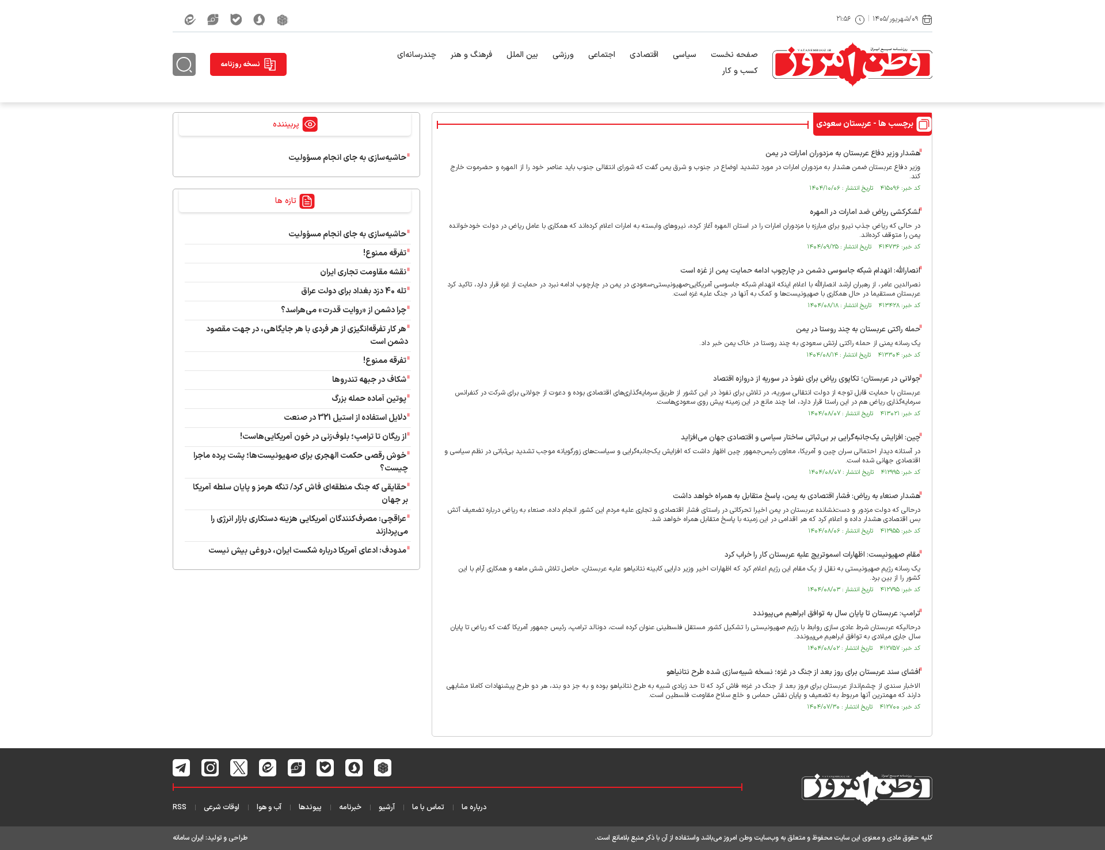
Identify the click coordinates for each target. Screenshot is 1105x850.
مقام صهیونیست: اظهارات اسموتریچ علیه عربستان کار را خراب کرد (822, 555)
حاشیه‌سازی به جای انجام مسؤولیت (347, 158)
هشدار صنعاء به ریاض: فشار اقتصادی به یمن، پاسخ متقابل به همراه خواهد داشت (796, 496)
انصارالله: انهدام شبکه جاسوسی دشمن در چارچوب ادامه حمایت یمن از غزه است (800, 271)
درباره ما (474, 807)
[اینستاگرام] (210, 767)
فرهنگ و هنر (471, 55)
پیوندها (310, 807)
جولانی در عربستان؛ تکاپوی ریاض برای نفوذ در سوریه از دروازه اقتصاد (816, 379)
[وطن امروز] (852, 64)
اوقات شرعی (221, 807)
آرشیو (387, 807)
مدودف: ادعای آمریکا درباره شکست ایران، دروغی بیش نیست (307, 551)
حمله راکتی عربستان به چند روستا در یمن (858, 329)
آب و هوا (269, 807)
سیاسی (684, 55)
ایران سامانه (188, 838)
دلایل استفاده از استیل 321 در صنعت (345, 418)
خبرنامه (350, 807)
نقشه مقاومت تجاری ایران (363, 272)
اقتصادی (644, 55)
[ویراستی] (213, 19)
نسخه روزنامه (240, 64)
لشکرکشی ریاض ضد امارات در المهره (865, 212)
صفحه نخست (734, 55)
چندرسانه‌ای (416, 55)
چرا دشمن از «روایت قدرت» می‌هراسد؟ (343, 310)
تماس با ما (428, 807)
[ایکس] (239, 768)
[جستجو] (184, 64)
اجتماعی (601, 55)
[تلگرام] (181, 768)
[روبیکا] (282, 19)
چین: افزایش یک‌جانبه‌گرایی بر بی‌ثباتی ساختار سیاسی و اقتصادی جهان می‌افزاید (800, 437)
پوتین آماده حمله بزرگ (369, 399)
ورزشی (563, 55)
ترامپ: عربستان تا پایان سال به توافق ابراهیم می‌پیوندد (836, 613)
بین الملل (522, 55)
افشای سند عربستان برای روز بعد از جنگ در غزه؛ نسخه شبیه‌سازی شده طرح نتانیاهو (793, 672)
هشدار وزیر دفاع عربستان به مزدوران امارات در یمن (842, 153)
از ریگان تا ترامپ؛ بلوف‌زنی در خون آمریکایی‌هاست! (323, 437)
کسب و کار (740, 71)
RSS (179, 807)
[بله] (236, 19)
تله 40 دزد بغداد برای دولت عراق (353, 291)
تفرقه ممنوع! (384, 253)
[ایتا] (190, 19)
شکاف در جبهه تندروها (369, 380)
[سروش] (259, 19)
